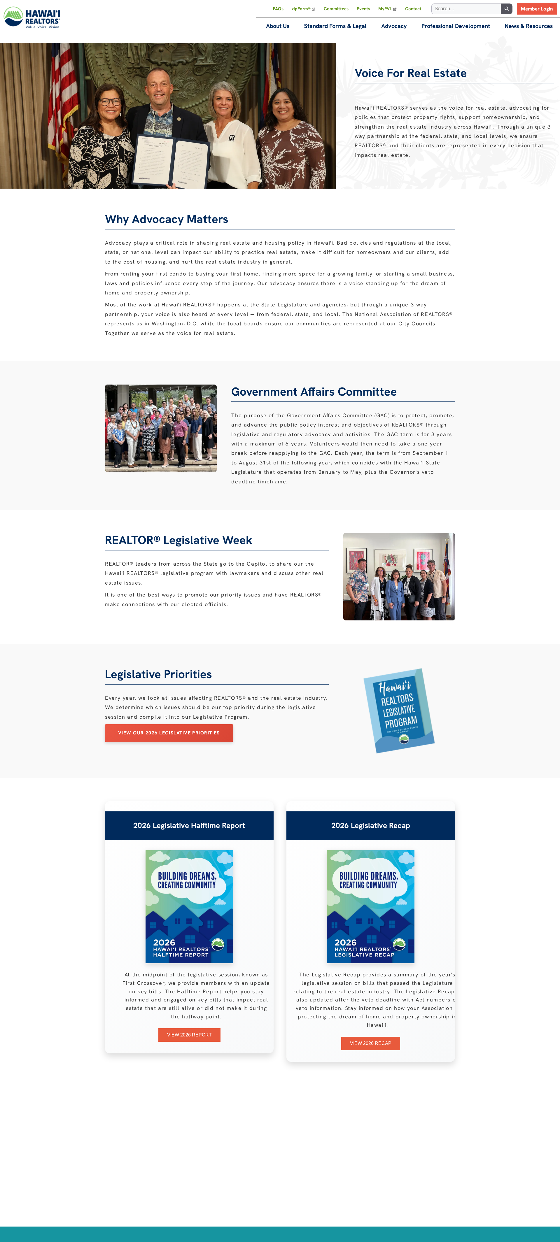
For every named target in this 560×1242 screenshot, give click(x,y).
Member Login (537, 9)
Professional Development (455, 26)
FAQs (278, 9)
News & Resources (529, 26)
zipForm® (301, 9)
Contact (413, 9)
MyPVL (385, 9)
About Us (277, 26)
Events (363, 9)
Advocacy (394, 26)
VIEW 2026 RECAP (370, 1043)
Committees (336, 9)
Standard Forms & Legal (335, 26)
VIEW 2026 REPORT (189, 1034)
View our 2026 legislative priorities (169, 733)
